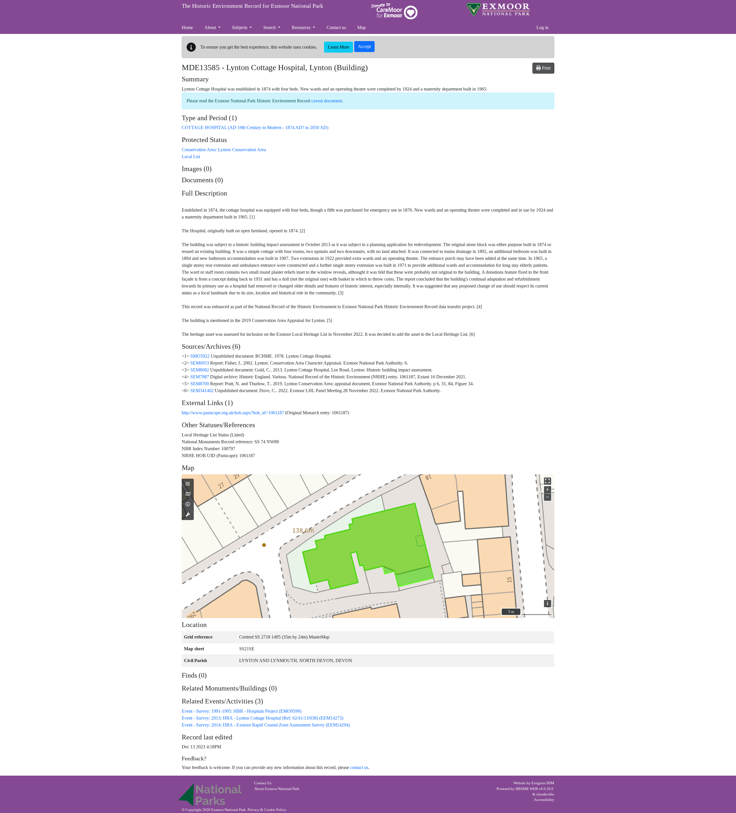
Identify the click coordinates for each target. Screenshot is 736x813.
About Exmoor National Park (276, 789)
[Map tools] (187, 515)
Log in (542, 27)
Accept (364, 46)
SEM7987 (199, 376)
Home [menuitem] (187, 27)
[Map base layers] (187, 494)
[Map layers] (187, 484)
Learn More (338, 47)
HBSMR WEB (526, 789)
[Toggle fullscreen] (547, 481)
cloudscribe (545, 794)
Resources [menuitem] (302, 27)
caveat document (326, 100)
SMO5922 (200, 356)
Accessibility (544, 800)
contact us (359, 767)
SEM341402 (202, 390)
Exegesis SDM (543, 783)
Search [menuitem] (270, 27)
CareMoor (394, 11)
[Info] (187, 504)
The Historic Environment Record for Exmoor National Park (252, 6)
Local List (191, 156)
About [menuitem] (210, 27)
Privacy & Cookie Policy (267, 810)
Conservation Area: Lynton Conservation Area (224, 149)
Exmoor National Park (498, 9)
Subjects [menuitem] (240, 27)
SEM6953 (199, 363)
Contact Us (262, 783)
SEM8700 (199, 383)
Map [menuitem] (361, 27)
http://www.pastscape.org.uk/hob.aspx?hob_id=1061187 (233, 412)
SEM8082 (199, 369)
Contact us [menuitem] (336, 27)
